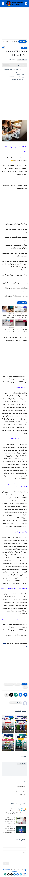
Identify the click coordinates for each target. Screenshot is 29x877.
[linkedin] (14, 874)
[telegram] (21, 874)
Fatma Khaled (21, 59)
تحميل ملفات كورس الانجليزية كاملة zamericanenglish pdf (9, 830)
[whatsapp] (5, 874)
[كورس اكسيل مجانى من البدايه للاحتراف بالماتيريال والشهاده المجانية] (21, 820)
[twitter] (11, 874)
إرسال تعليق (21, 763)
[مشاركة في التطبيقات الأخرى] (7, 695)
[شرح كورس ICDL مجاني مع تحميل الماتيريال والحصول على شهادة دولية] (21, 811)
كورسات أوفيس (8, 684)
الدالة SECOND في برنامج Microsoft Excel (21, 316)
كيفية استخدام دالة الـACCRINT (16, 77)
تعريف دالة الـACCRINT (18, 74)
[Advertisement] (14, 24)
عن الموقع (22, 794)
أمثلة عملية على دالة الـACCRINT (16, 79)
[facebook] (17, 874)
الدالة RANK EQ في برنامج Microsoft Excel (8, 330)
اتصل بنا (23, 797)
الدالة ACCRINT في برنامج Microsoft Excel (14, 69)
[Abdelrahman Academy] (14, 3)
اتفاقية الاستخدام (21, 789)
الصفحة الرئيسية (21, 786)
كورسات (24, 47)
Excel (25, 687)
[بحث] (3, 3)
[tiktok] (8, 874)
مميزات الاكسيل (20, 72)
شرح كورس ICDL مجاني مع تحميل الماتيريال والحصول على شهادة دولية (10, 812)
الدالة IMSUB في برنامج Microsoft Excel (8, 316)
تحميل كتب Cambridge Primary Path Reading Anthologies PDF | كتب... (8, 744)
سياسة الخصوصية (20, 791)
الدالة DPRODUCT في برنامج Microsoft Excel (21, 330)
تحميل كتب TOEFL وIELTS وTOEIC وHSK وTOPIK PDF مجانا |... (8, 727)
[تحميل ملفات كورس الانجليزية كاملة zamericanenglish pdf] (21, 829)
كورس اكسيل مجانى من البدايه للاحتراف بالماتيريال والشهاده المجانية (9, 821)
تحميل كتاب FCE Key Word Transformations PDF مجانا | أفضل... (9, 41)
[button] (20, 695)
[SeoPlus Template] (25, 870)
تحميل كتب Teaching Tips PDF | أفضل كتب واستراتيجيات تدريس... (21, 726)
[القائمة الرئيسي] (26, 3)
